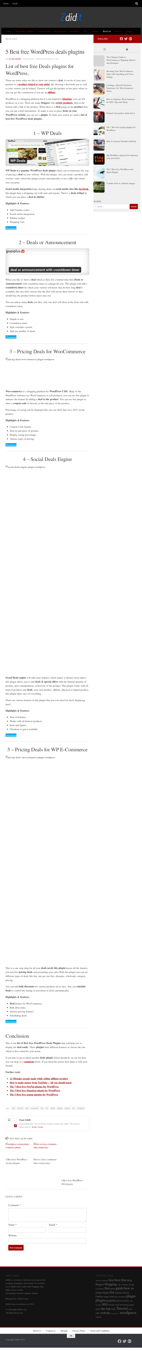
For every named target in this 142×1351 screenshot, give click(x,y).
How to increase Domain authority (121, 141)
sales (131, 1301)
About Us (37, 1330)
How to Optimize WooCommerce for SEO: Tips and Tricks (120, 100)
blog (129, 1280)
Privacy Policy (79, 1330)
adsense (98, 1280)
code (119, 1284)
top (74, 1108)
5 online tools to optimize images (120, 183)
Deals (15, 3)
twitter (130, 1309)
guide (120, 1287)
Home (6, 3)
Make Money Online (24, 31)
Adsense (95, 31)
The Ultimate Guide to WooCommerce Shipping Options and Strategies (121, 60)
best (13, 1108)
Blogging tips (60, 31)
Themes (129, 31)
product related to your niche (34, 84)
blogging (67, 99)
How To (118, 31)
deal (27, 1108)
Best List (107, 31)
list (47, 1108)
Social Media (44, 31)
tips (103, 1308)
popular (67, 1108)
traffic (113, 1308)
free (42, 1108)
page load (109, 1296)
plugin (53, 1108)
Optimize (100, 1296)
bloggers (100, 1284)
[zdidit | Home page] (71, 17)
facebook (83, 189)
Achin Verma (37, 1126)
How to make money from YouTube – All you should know (41, 1082)
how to (129, 1288)
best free (20, 1108)
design (131, 1284)
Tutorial (122, 1308)
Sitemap (64, 1330)
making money (122, 1292)
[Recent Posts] (104, 50)
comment (29, 1061)
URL (98, 1313)
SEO (85, 31)
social (111, 1304)
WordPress (74, 31)
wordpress (80, 1108)
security (98, 1305)
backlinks (105, 1281)
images (105, 1292)
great (112, 1288)
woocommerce (114, 1313)
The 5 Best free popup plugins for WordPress (34, 1094)
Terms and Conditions (100, 1330)
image (99, 1292)
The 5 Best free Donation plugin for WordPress (35, 1090)
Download (11, 228)
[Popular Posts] (127, 50)
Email (53, 1224)
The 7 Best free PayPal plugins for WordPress (34, 1086)
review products (64, 103)
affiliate (51, 92)
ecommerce (34, 1108)
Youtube (98, 1317)
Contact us (50, 1330)
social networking (122, 1304)
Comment (14, 1205)
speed (131, 1304)
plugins (59, 1108)
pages (116, 1297)
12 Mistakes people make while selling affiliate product (39, 1078)
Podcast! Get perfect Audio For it (120, 113)
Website (12, 1235)
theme (98, 1309)
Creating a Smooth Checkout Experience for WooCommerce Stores (119, 88)
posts (119, 1300)
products (125, 1300)
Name (12, 1224)
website (105, 1312)
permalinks (122, 1297)
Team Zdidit (15, 59)
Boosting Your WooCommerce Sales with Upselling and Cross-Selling (120, 74)
